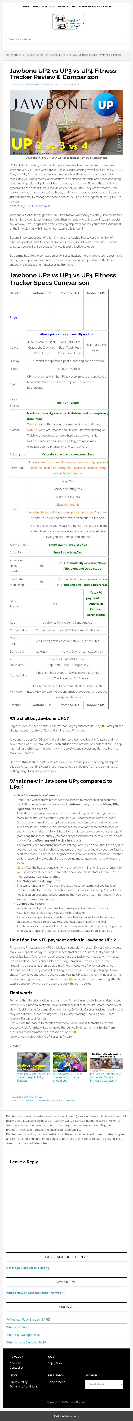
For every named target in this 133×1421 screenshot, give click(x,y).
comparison (42, 1100)
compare (30, 1100)
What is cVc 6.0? (17, 1327)
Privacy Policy (19, 1382)
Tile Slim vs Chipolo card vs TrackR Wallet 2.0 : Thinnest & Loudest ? (105, 1077)
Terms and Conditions (24, 1386)
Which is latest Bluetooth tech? (26, 1342)
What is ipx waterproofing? (23, 1335)
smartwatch (57, 1100)
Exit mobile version (66, 1416)
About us (15, 1363)
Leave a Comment (33, 84)
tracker (70, 1100)
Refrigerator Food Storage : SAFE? (28, 1319)
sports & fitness (33, 1097)
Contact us (17, 1367)
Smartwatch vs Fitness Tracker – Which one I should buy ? (67, 1077)
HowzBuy (66, 21)
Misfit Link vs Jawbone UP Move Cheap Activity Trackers (33, 1077)
